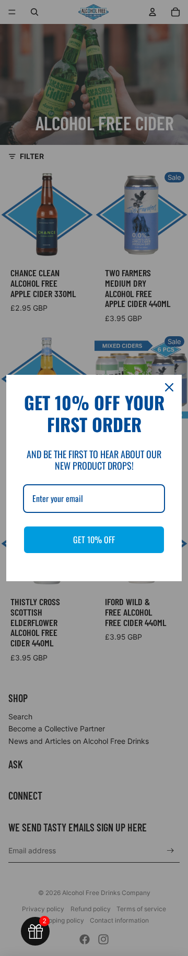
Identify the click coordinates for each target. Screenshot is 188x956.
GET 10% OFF (94, 539)
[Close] (169, 387)
